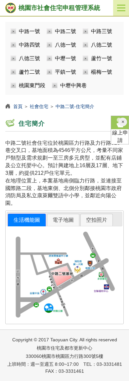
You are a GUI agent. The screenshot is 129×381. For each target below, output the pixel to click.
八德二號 (101, 45)
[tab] (27, 220)
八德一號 (65, 45)
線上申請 (120, 136)
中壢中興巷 (73, 85)
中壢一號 (65, 58)
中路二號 (65, 31)
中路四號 (29, 45)
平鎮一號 (65, 72)
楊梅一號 (101, 72)
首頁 (17, 106)
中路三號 (101, 31)
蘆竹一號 (101, 58)
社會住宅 (39, 106)
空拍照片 (96, 220)
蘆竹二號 (29, 72)
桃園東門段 (32, 85)
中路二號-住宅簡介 (75, 106)
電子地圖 (63, 220)
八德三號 (29, 58)
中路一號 (29, 31)
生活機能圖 (27, 220)
